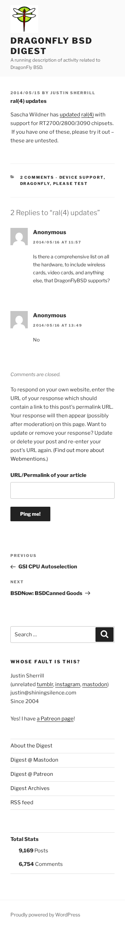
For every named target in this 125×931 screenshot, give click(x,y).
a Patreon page (55, 719)
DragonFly (35, 183)
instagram (67, 684)
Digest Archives (30, 788)
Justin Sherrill (72, 92)
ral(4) (87, 115)
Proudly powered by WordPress (45, 914)
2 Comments (37, 177)
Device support (81, 177)
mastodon (94, 684)
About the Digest (31, 746)
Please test (70, 183)
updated (70, 115)
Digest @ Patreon (31, 774)
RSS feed (21, 802)
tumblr (45, 684)
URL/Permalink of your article (48, 475)
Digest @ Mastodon (34, 760)
